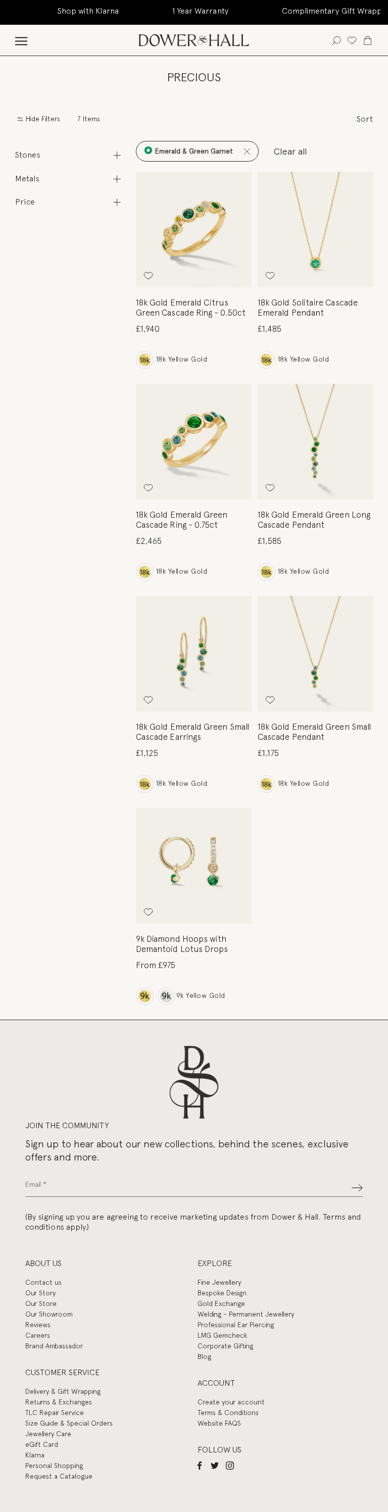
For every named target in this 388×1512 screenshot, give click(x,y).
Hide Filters (42, 119)
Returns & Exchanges (58, 1402)
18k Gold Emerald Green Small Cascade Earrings (192, 732)
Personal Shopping (54, 1465)
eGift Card (41, 1444)
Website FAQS (219, 1423)
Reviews (38, 1325)
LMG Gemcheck (222, 1335)
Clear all (290, 151)
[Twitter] (215, 1465)
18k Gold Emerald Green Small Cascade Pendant (314, 732)
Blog (204, 1356)
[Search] (336, 40)
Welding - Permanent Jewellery (246, 1314)
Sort (365, 119)
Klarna (34, 1455)
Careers (37, 1335)
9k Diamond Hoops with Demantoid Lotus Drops (182, 944)
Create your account (231, 1402)
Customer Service (62, 1372)
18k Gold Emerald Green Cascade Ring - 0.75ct (182, 520)
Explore (215, 1263)
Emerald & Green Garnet (193, 151)
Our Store (41, 1303)
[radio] (145, 360)
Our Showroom (49, 1314)
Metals (27, 178)
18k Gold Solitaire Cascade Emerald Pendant (308, 307)
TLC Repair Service (54, 1412)
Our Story (40, 1293)
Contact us (43, 1282)
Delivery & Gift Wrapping (63, 1391)
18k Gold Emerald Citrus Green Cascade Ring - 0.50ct (191, 307)
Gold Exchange (221, 1303)
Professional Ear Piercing (236, 1325)
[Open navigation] (21, 40)
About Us (43, 1263)
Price (25, 202)
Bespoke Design (222, 1293)
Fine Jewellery (219, 1282)
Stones (27, 155)
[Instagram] (230, 1465)
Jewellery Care (48, 1434)
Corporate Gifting (225, 1346)
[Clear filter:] (246, 151)
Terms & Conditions (228, 1412)
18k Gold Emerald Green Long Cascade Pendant (314, 520)
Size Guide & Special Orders (69, 1423)
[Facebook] (200, 1465)
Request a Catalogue (58, 1476)
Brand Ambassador (54, 1346)
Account (216, 1383)
